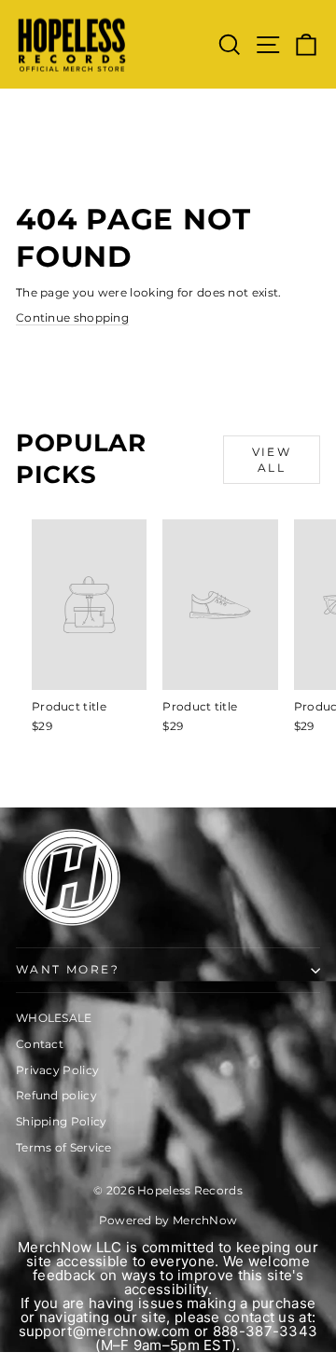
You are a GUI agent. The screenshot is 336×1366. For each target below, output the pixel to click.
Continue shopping (72, 317)
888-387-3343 (265, 1331)
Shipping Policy (61, 1121)
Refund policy (56, 1095)
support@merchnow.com (104, 1331)
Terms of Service (64, 1147)
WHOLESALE (54, 1018)
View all (272, 460)
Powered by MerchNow (168, 1220)
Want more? (67, 969)
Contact (39, 1044)
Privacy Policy (57, 1070)
